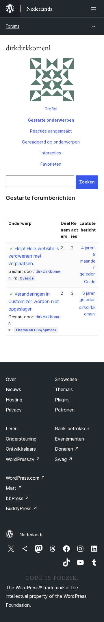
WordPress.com (25, 478)
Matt (14, 488)
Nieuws (13, 389)
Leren (12, 428)
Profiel (51, 108)
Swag (64, 459)
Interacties (51, 152)
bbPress (17, 498)
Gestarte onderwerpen (51, 120)
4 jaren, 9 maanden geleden (87, 260)
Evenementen (69, 439)
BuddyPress (21, 508)
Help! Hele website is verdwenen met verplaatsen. (33, 256)
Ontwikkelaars (21, 449)
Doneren (67, 449)
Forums (12, 26)
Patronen (65, 410)
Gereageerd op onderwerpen (51, 141)
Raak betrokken (72, 428)
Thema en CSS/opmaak (35, 330)
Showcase (66, 379)
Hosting (14, 400)
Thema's (64, 389)
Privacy (14, 410)
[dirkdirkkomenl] (52, 81)
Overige (27, 278)
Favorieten (50, 164)
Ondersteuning (21, 439)
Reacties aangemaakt (51, 131)
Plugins (62, 400)
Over (11, 379)
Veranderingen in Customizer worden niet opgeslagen (33, 301)
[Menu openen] (95, 8)
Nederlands (31, 534)
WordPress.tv (23, 459)
